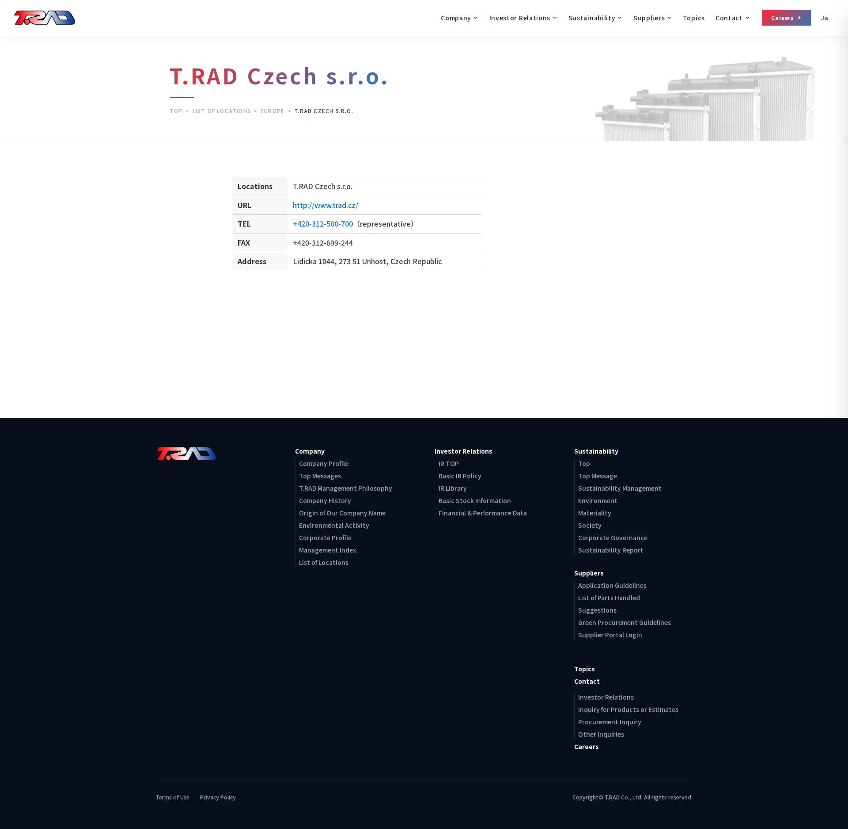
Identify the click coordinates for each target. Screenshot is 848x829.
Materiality (594, 512)
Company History (325, 500)
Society (590, 525)
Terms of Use (172, 797)
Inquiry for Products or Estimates (628, 709)
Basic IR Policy (460, 475)
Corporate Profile (325, 537)
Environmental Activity (334, 525)
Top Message (597, 475)
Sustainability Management (620, 488)
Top (584, 463)
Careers (782, 17)
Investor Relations (606, 697)
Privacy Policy (218, 797)
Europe (272, 110)
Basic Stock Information (475, 500)
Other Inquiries (601, 734)
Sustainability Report (611, 549)
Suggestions (597, 610)
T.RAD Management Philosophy (345, 488)
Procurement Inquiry (609, 721)
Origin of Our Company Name (342, 512)
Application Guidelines (612, 585)
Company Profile (323, 463)
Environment (597, 500)
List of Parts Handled (609, 597)
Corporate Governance (612, 537)
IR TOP (449, 463)
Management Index (327, 549)
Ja (825, 17)
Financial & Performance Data (483, 512)
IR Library (453, 488)
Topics (694, 17)
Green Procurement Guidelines (624, 622)
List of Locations (222, 110)
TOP (176, 110)
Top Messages (320, 475)
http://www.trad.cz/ (325, 205)
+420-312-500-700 (323, 223)
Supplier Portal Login (610, 634)
